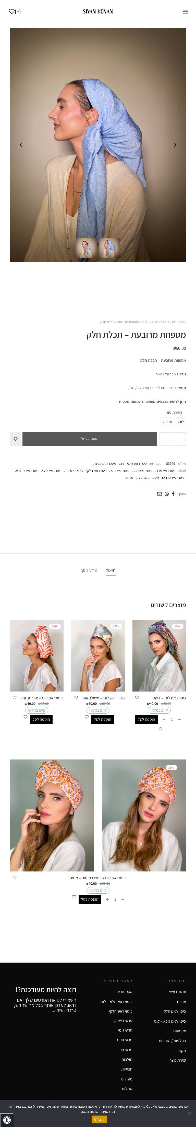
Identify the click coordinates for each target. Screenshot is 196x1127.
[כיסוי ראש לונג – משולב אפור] (98, 656)
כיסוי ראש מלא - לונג (155, 322)
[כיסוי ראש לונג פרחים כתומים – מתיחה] (98, 815)
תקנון (182, 1050)
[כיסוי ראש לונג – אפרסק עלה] (37, 656)
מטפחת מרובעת (104, 463)
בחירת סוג (174, 412)
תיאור (111, 570)
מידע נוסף (88, 570)
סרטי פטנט (124, 1040)
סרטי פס (125, 1049)
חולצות (126, 1059)
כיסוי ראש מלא (52, 470)
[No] (189, 1113)
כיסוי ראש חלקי (96, 470)
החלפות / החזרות (172, 1040)
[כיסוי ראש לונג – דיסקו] (159, 656)
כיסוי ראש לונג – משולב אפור (103, 698)
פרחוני (129, 477)
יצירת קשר (178, 1060)
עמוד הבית (179, 322)
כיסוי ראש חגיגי (142, 470)
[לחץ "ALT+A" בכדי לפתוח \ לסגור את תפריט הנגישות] (7, 1120)
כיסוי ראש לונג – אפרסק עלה (41, 698)
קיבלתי (99, 1119)
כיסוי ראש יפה (74, 470)
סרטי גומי (125, 1030)
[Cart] (18, 11)
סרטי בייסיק (123, 1020)
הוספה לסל (90, 439)
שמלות (127, 1088)
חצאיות (126, 1069)
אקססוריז (125, 991)
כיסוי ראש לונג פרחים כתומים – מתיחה (97, 878)
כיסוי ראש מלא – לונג (116, 1001)
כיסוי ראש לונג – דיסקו (169, 698)
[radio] (181, 421)
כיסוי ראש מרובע (27, 470)
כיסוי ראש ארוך (165, 470)
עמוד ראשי (177, 991)
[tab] (111, 570)
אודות (181, 1001)
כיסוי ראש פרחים (173, 477)
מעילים (126, 1079)
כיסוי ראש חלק (119, 470)
